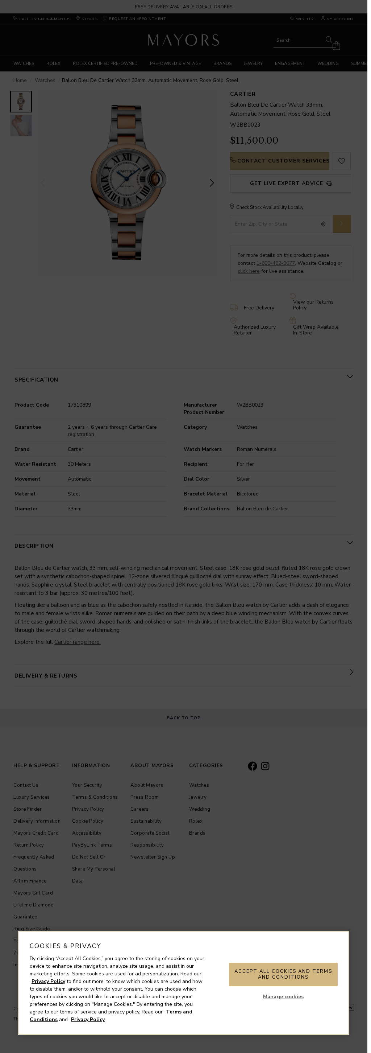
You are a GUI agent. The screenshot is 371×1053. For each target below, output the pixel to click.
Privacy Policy (48, 981)
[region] (183, 983)
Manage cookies (283, 996)
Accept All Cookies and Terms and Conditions (283, 974)
